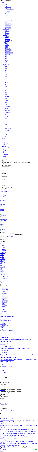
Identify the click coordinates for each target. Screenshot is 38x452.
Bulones (6, 98)
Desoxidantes (6, 18)
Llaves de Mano (7, 44)
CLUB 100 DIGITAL (4, 137)
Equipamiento (5, 65)
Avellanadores (23, 429)
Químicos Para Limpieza (8, 27)
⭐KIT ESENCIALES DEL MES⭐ (9, 9)
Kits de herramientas (14, 432)
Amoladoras (5, 441)
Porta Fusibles (6, 115)
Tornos (5, 101)
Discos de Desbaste (7, 31)
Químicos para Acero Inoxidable (33, 425)
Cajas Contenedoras (17, 435)
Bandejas (5, 435)
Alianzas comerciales (5, 154)
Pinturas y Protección (15, 424)
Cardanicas (6, 56)
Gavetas (6, 76)
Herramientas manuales (6, 42)
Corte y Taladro (5, 35)
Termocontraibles (7, 116)
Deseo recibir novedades (5, 184)
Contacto (3, 155)
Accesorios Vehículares (3, 258)
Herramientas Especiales (7, 54)
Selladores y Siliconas (7, 16)
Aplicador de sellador (7, 106)
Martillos (37, 441)
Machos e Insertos (7, 41)
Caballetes (6, 68)
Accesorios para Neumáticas (8, 109)
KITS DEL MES (4, 136)
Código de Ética (2, 271)
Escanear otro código (7, 236)
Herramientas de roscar (7, 51)
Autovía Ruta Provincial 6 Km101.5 (4, 403)
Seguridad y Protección (3, 252)
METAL (6, 134)
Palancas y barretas (7, 59)
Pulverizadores (24, 433)
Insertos (6, 97)
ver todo (6, 10)
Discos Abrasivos (7, 33)
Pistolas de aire (12, 441)
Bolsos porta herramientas (14, 436)
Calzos (5, 95)
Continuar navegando (4, 188)
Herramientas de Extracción (28, 431)
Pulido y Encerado (7, 22)
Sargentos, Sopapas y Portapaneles (9, 52)
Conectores (28, 443)
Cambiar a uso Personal (4, 186)
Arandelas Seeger (7, 96)
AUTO (4, 139)
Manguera (6, 123)
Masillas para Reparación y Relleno (9, 20)
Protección (6, 70)
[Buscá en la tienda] (7, 239)
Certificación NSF (7, 21)
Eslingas (7, 438)
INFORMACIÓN (4, 146)
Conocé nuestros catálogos (8, 410)
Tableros (6, 74)
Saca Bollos (4, 125)
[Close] (0, 1)
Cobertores (6, 84)
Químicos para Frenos (7, 26)
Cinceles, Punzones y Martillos (8, 50)
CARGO (6, 133)
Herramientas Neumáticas (3, 440)
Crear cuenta (3, 174)
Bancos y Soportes (9, 436)
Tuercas (6, 92)
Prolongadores (6, 61)
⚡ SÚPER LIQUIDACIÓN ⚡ (9, 6)
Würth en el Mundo (5, 143)
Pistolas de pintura (7, 103)
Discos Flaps (6, 32)
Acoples (1, 445)
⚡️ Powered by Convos (25, 447)
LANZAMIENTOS (4, 278)
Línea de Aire (4, 119)
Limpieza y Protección (12, 435)
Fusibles (6, 114)
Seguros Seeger (6, 91)
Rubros (4, 131)
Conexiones (6, 443)
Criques (6, 67)
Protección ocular (7, 422)
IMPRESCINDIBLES (7, 5)
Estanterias (1, 436)
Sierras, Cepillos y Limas (8, 49)
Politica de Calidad (5, 151)
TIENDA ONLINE (4, 156)
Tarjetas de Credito (7, 147)
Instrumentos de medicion (3, 433)
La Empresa (3, 142)
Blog (2, 145)
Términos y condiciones (3, 273)
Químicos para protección (8, 25)
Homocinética (10, 438)
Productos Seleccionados (8, 8)
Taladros (6, 104)
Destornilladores (16, 431)
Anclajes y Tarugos (2, 262)
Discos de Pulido (7, 34)
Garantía (1, 269)
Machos (14, 433)
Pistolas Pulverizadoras (7, 110)
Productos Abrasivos (2, 254)
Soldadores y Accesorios (8, 23)
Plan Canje (4, 150)
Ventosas (6, 127)
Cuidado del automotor (31, 424)
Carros (4, 436)
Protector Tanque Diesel (7, 82)
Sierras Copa (6, 38)
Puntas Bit (6, 62)
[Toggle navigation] (0, 237)
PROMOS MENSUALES (5, 135)
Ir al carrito (11, 236)
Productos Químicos (2, 253)
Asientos (6, 66)
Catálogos (3, 141)
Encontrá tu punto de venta (14, 410)
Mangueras (6, 86)
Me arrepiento (14, 418)
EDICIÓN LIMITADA (6, 64)
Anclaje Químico (7, 130)
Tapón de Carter (7, 80)
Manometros (6, 124)
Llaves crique (6, 105)
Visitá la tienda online (2, 385)
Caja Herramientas (27, 432)
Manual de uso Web (5, 153)
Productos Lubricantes (7, 17)
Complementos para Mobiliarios (23, 436)
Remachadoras (6, 47)
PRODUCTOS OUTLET (6, 29)
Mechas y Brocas (7, 36)
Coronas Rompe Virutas (7, 39)
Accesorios (6, 55)
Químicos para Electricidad (15, 425)
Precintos (6, 90)
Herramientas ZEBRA (3, 431)
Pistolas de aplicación (7, 48)
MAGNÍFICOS (6, 4)
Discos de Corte (6, 37)
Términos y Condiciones (3, 418)
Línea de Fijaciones (2, 259)
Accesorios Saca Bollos (3, 446)
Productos (3, 2)
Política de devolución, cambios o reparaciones (8, 149)
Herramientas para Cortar (24, 441)
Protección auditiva (7, 12)
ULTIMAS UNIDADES (8, 7)
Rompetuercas (6, 63)
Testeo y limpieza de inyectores (8, 24)
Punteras (6, 118)
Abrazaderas (6, 89)
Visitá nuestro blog (2, 410)
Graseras (6, 57)
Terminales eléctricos (7, 112)
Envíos (4, 148)
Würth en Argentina (5, 144)
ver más (1, 419)
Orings (5, 93)
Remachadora (6, 108)
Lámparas (6, 113)
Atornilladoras (6, 100)
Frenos (18, 445)
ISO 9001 (4, 152)
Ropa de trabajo (6, 13)
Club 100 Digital (2, 275)
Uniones (6, 122)
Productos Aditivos (7, 15)
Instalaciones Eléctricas (3, 260)
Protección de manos (7, 11)
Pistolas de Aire (6, 60)
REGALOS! (3, 138)
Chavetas (6, 94)
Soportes (23, 435)
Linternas (6, 58)
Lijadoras (6, 102)
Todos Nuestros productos (9, 418)
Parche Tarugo (16, 438)
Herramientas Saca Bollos (8, 128)
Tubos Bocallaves (7, 45)
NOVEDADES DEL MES (6, 3)
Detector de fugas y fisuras (8, 28)
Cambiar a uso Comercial (10, 186)
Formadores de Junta (7, 19)
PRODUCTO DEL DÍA (5, 276)
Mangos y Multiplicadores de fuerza (9, 53)
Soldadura (33, 433)
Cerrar (1, 393)
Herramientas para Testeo (16, 443)
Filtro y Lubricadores (8, 445)
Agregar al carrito (2, 236)
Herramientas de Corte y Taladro (8, 40)
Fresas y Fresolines (10, 429)
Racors (5, 121)
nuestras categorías (12, 233)
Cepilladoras (6, 107)
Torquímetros (6, 46)
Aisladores (6, 117)
